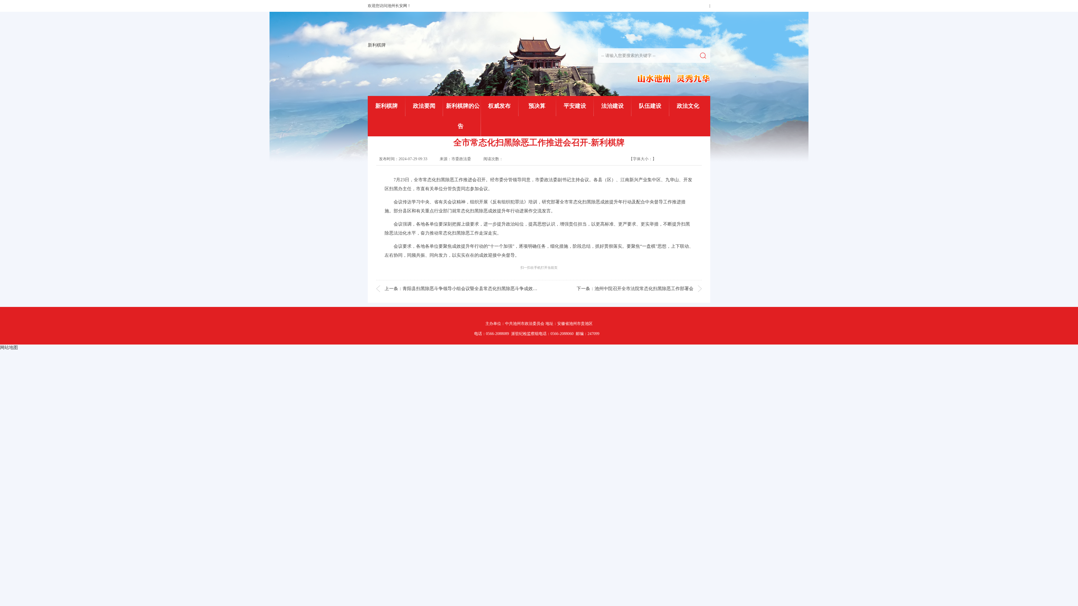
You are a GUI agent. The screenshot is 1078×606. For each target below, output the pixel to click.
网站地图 (9, 347)
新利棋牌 (377, 45)
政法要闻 (424, 106)
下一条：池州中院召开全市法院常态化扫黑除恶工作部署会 (635, 288)
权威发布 (499, 106)
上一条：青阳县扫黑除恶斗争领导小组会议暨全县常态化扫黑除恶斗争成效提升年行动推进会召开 (481, 288)
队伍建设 (650, 106)
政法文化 (688, 106)
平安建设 (575, 106)
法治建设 (612, 106)
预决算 (537, 106)
